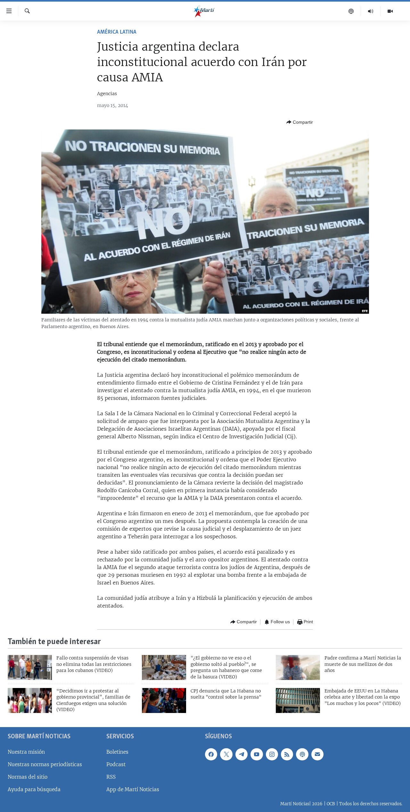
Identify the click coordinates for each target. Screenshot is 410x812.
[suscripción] (317, 754)
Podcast (116, 764)
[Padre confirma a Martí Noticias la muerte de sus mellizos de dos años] (298, 667)
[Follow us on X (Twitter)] (226, 754)
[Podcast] (351, 11)
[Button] (299, 122)
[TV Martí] (390, 11)
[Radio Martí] (371, 11)
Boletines (117, 752)
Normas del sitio (27, 777)
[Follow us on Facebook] (211, 754)
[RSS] (287, 754)
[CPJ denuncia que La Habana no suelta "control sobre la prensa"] (164, 700)
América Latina (116, 32)
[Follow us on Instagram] (272, 754)
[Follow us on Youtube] (256, 754)
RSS (111, 777)
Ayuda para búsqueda (34, 789)
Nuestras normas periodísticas (45, 764)
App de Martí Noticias (132, 789)
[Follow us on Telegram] (241, 754)
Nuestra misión (26, 752)
